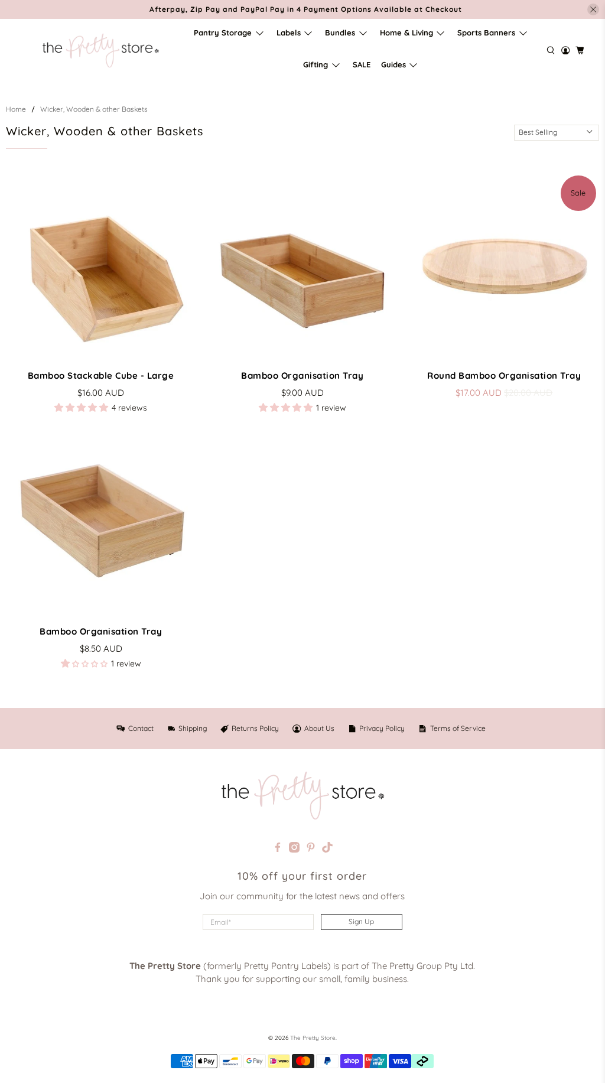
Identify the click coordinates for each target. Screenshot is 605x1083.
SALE (361, 64)
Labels (289, 32)
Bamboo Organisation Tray (302, 375)
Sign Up (361, 921)
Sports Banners (486, 32)
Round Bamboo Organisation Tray (504, 375)
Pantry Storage (223, 32)
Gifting (315, 64)
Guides (393, 64)
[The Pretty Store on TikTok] (327, 849)
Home (16, 109)
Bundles (340, 32)
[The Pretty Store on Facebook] (277, 849)
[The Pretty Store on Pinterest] (310, 849)
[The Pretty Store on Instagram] (294, 849)
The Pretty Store (313, 1038)
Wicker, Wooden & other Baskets (94, 109)
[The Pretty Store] (100, 50)
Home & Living (406, 32)
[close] (593, 9)
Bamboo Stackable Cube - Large (101, 375)
